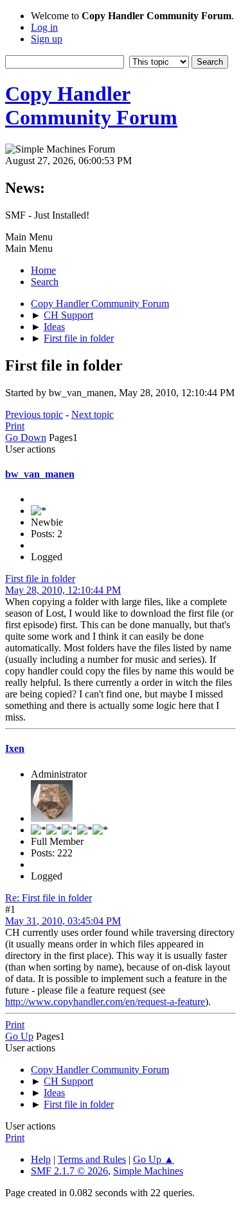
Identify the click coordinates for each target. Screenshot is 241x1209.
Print (14, 426)
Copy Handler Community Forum (91, 105)
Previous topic (34, 414)
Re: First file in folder (48, 897)
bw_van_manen (40, 474)
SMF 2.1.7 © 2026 (69, 1170)
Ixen (14, 748)
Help (41, 1159)
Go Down (25, 437)
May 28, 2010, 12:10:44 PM (63, 590)
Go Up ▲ (153, 1159)
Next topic (92, 414)
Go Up (19, 1036)
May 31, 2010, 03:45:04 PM (63, 920)
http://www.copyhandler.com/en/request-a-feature (105, 1001)
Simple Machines (148, 1170)
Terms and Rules (92, 1159)
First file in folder (40, 578)
